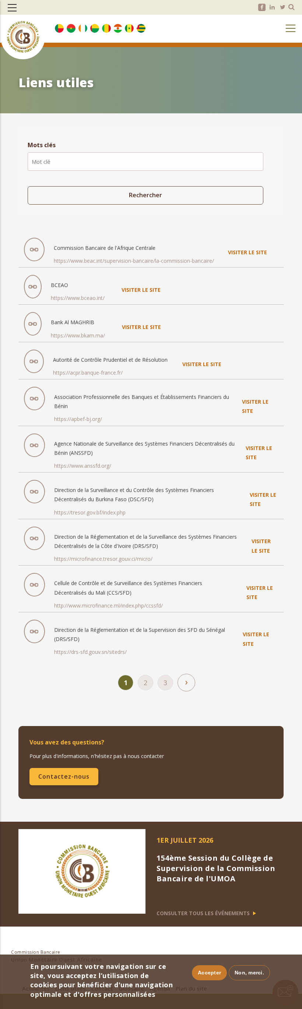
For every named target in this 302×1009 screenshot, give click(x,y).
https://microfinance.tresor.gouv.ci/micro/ (103, 558)
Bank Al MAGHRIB (72, 322)
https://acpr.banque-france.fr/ (88, 372)
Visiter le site (247, 252)
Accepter (209, 973)
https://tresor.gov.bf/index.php (90, 512)
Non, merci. (249, 973)
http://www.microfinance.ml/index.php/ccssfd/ (108, 605)
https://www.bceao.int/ (78, 297)
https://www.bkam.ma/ (78, 335)
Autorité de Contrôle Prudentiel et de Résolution (110, 359)
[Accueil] (23, 25)
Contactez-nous (63, 776)
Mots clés (42, 145)
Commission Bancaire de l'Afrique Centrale (104, 247)
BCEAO (59, 285)
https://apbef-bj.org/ (78, 418)
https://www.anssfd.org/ (82, 465)
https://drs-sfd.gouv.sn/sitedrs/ (90, 651)
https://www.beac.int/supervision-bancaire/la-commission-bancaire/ (134, 260)
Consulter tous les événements (204, 913)
